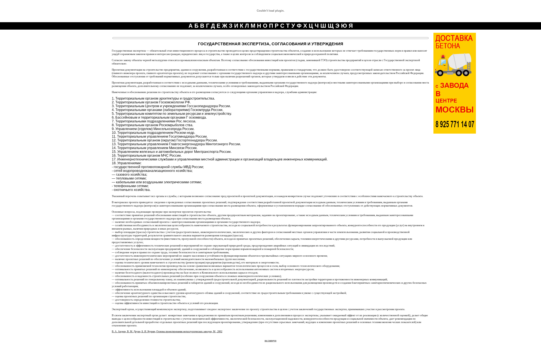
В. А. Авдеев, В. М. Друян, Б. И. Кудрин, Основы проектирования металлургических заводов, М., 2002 (167, 331)
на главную (270, 340)
